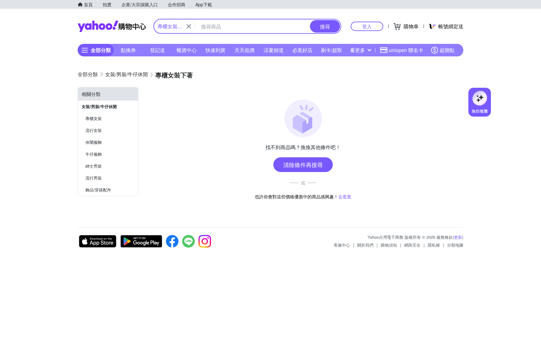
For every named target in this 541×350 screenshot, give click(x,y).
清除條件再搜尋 (303, 164)
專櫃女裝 (93, 118)
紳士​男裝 (93, 166)
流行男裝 (93, 178)
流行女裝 (93, 130)
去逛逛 (344, 196)
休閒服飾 (93, 142)
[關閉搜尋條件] (189, 26)
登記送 (157, 50)
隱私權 (434, 245)
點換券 (128, 50)
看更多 (357, 50)
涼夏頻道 (274, 50)
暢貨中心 (187, 50)
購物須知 (389, 245)
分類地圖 (455, 245)
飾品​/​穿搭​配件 (98, 190)
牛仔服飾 (93, 154)
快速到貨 (215, 50)
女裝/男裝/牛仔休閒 (99, 106)
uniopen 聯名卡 (406, 50)
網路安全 (412, 245)
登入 (367, 26)
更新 (458, 237)
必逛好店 (302, 50)
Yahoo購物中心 (112, 26)
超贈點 (447, 50)
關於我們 (365, 245)
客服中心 (342, 245)
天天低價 (244, 50)
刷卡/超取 (331, 50)
